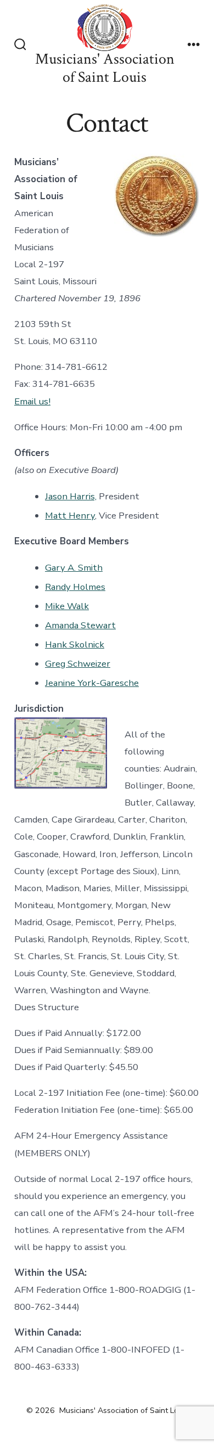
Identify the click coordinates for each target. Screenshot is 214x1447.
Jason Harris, (71, 496)
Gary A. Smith (74, 567)
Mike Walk (67, 606)
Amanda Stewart (80, 625)
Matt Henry (70, 515)
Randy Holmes (75, 587)
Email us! (32, 401)
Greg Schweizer (77, 663)
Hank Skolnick (74, 644)
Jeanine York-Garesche (92, 683)
